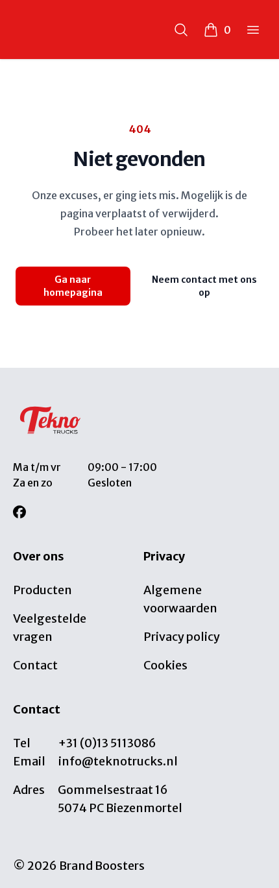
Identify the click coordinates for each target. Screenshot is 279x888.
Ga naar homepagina (73, 286)
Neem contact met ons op (204, 286)
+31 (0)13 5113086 (107, 743)
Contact (35, 665)
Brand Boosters (102, 865)
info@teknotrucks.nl (118, 761)
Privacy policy (181, 636)
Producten (42, 589)
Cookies (165, 665)
